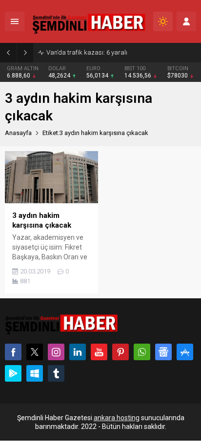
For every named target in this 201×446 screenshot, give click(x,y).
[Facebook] (13, 352)
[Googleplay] (13, 373)
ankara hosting (117, 418)
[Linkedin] (77, 352)
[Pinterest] (120, 352)
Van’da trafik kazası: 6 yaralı (86, 52)
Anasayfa (18, 132)
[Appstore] (185, 352)
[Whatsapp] (142, 352)
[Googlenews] (163, 352)
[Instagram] (56, 352)
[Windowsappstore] (34, 373)
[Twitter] (34, 352)
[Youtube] (99, 352)
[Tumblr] (56, 373)
